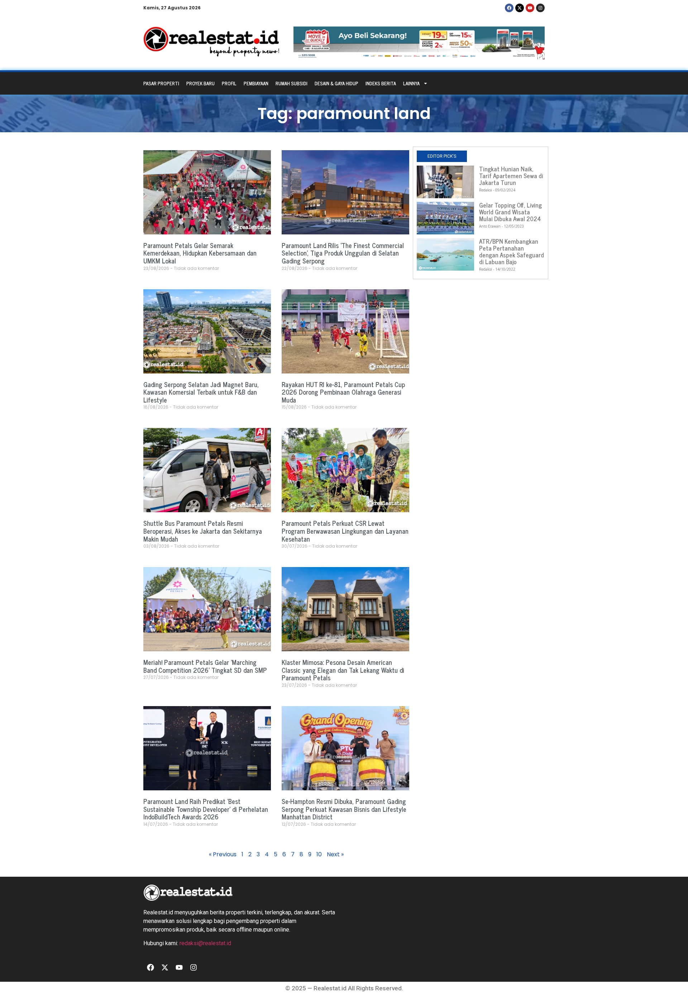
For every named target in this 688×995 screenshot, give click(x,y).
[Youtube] (530, 8)
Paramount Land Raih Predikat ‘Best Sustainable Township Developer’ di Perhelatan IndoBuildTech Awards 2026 (205, 809)
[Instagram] (540, 8)
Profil (229, 83)
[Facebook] (509, 8)
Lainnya (411, 83)
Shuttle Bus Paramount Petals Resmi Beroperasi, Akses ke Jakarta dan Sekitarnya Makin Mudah (202, 531)
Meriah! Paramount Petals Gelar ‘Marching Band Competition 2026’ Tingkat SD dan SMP (205, 666)
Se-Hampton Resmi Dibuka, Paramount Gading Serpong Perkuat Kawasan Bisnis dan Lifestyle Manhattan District (344, 809)
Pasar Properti (161, 83)
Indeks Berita (381, 83)
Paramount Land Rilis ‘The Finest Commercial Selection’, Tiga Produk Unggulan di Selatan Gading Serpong (343, 253)
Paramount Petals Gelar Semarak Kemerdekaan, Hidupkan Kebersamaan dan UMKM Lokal (200, 253)
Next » (335, 854)
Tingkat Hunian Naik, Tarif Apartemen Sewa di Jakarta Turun (511, 175)
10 (319, 854)
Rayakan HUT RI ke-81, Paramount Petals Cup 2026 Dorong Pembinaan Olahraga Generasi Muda (343, 392)
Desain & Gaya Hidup (336, 83)
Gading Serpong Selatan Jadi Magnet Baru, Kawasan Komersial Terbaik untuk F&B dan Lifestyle (201, 392)
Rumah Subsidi (291, 83)
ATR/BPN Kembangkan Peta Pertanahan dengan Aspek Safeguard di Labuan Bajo (511, 251)
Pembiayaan (256, 83)
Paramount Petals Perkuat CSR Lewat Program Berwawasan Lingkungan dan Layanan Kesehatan (345, 531)
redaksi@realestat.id (205, 943)
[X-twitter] (519, 8)
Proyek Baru (200, 83)
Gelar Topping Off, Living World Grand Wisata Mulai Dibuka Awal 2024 (510, 212)
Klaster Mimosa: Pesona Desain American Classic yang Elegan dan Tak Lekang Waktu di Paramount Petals (343, 670)
